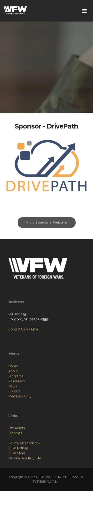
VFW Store (16, 453)
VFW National (19, 448)
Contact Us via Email (24, 329)
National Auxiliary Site (24, 458)
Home (13, 366)
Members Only (19, 396)
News (12, 386)
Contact (14, 391)
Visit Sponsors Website (46, 222)
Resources (16, 381)
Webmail (15, 433)
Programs (15, 376)
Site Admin (16, 428)
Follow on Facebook (24, 443)
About (13, 371)
